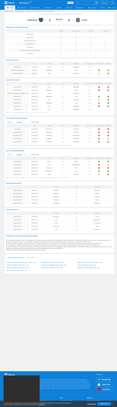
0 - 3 (62, 164)
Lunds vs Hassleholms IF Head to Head (15, 267)
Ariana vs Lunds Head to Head (84, 265)
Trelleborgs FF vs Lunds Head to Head (86, 267)
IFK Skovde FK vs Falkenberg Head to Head (16, 262)
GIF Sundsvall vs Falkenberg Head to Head (52, 265)
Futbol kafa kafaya (19, 11)
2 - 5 (62, 161)
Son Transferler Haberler (65, 400)
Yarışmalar (19, 122)
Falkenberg (32, 20)
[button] (103, 8)
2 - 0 (62, 96)
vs (76, 190)
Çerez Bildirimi (41, 404)
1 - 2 (63, 141)
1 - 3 (63, 106)
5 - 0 (62, 70)
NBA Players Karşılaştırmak (93, 400)
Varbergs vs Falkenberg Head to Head (15, 265)
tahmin (30, 262)
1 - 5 (63, 67)
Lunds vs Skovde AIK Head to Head (14, 270)
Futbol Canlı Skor (9, 11)
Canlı (34, 262)
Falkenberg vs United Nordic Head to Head (87, 262)
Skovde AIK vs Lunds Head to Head (50, 267)
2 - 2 (62, 73)
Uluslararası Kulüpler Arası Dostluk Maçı (50, 14)
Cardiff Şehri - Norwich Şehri (39, 400)
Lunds (84, 20)
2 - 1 (63, 138)
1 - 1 (63, 93)
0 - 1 (63, 87)
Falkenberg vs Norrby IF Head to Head (51, 262)
